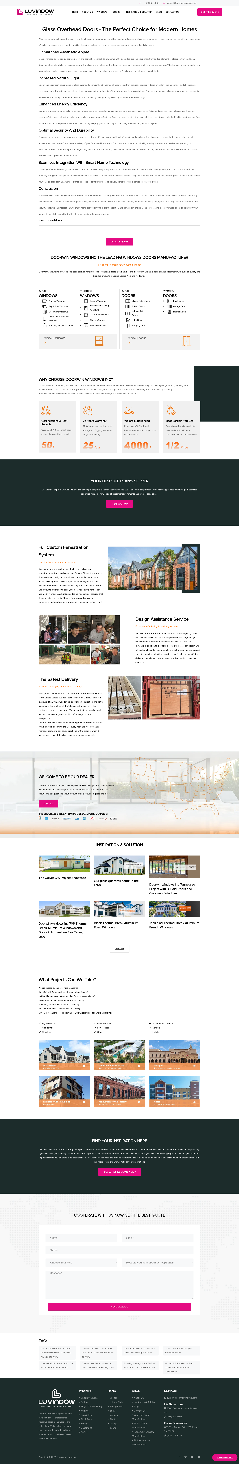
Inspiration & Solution (145, 1402)
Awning (85, 1410)
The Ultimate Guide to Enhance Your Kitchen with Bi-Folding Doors (98, 1365)
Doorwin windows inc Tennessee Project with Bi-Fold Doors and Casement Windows (172, 888)
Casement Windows (58, 311)
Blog (136, 1406)
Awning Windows (57, 301)
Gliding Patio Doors (141, 301)
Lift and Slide (116, 1402)
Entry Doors (137, 320)
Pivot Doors (179, 301)
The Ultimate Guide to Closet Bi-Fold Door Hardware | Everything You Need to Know (56, 1352)
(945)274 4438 (174, 1435)
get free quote (210, 12)
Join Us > (48, 803)
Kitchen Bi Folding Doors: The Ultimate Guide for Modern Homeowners (179, 1367)
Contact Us (140, 1410)
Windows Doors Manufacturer (141, 1417)
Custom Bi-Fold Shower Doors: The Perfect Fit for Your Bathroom (57, 1365)
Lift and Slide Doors (138, 313)
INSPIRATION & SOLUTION (139, 12)
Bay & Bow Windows (58, 306)
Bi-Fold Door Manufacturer (139, 1425)
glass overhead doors (50, 220)
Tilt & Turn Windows (99, 314)
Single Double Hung (91, 1406)
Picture (84, 1402)
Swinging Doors (139, 325)
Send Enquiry (225, 1457)
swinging (114, 1415)
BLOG (159, 12)
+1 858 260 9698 (150, 3)
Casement (86, 1427)
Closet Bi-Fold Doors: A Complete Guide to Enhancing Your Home (139, 1350)
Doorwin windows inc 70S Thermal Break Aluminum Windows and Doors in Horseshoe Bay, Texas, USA (63, 930)
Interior (113, 1427)
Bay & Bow (86, 1415)
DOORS (116, 12)
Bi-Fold (84, 1432)
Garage (113, 1423)
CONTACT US (172, 12)
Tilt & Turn (86, 1419)
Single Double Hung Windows (99, 307)
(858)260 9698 (174, 1416)
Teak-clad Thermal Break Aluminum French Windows (174, 925)
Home (75, 12)
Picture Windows (98, 301)
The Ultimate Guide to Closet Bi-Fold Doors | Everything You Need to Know (97, 1352)
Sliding (84, 1423)
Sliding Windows (98, 320)
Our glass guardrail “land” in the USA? (116, 883)
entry (112, 1410)
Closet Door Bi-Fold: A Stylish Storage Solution (178, 1350)
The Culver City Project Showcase (62, 878)
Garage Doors (180, 306)
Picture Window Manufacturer (141, 1442)
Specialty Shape (89, 1397)
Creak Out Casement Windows (59, 318)
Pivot (112, 1419)
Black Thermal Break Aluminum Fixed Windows (116, 925)
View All (119, 948)
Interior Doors (179, 311)
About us (87, 12)
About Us (139, 1397)
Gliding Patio (116, 1406)
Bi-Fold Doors (138, 306)
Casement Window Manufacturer (143, 1434)
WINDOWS (102, 12)
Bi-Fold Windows (98, 325)
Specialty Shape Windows (61, 325)
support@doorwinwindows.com (182, 3)
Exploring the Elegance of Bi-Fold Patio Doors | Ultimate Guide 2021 (139, 1365)
